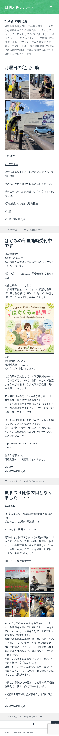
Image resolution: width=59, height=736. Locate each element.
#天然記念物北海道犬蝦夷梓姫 (21, 203)
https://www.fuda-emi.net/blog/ (21, 443)
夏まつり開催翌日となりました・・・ (28, 495)
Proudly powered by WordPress (19, 732)
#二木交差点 (11, 164)
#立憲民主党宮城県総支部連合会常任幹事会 (29, 694)
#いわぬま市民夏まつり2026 (20, 529)
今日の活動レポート (35, 230)
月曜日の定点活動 (22, 67)
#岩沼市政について (15, 360)
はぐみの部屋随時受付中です (28, 243)
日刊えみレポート (19, 7)
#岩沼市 (9, 211)
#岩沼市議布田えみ (15, 219)
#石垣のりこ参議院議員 (17, 623)
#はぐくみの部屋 (14, 257)
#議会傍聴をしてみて (16, 364)
